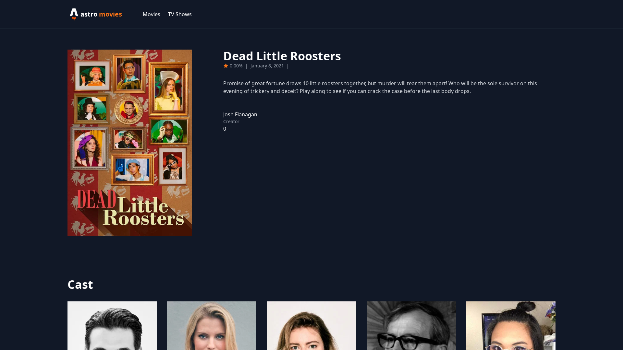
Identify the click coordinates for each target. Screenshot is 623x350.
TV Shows (180, 14)
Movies (151, 14)
